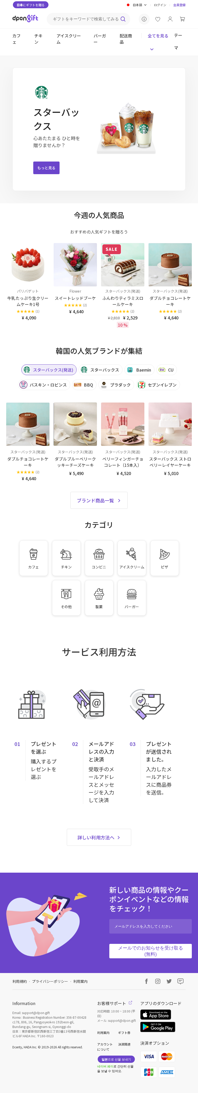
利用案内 (80, 981)
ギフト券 (124, 1032)
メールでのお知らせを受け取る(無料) (150, 951)
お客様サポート (112, 1003)
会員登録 (179, 5)
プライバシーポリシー (50, 981)
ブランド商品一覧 (95, 500)
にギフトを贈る (31, 5)
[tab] (49, 369)
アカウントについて (105, 1046)
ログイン (160, 5)
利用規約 (19, 981)
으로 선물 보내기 (116, 1059)
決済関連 (124, 1044)
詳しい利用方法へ (96, 837)
